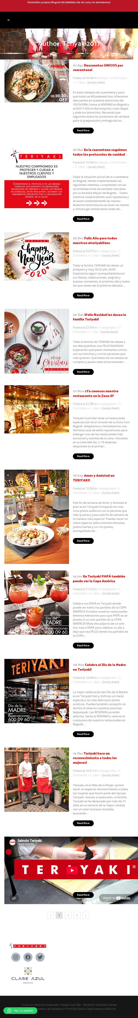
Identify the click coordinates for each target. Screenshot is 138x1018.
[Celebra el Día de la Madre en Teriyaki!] (36, 691)
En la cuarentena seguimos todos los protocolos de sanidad (100, 152)
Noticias (103, 78)
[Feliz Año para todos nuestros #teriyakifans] (36, 256)
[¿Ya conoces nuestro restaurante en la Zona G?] (36, 409)
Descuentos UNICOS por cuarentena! (98, 68)
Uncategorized (107, 251)
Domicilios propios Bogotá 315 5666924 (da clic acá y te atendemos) (69, 2)
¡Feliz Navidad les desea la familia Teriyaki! (99, 317)
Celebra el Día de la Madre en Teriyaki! (99, 667)
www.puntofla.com (105, 1009)
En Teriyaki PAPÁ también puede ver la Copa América (99, 579)
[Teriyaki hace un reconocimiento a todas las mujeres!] (36, 780)
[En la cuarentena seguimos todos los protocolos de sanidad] (36, 176)
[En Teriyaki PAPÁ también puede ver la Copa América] (36, 602)
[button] (20, 1010)
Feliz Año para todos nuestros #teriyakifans (95, 241)
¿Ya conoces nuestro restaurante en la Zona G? (95, 394)
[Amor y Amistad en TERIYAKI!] (36, 517)
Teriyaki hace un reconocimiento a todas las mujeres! (95, 758)
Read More (83, 130)
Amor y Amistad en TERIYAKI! (93, 478)
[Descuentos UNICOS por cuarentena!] (36, 80)
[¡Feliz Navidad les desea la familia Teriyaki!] (36, 341)
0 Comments (119, 78)
